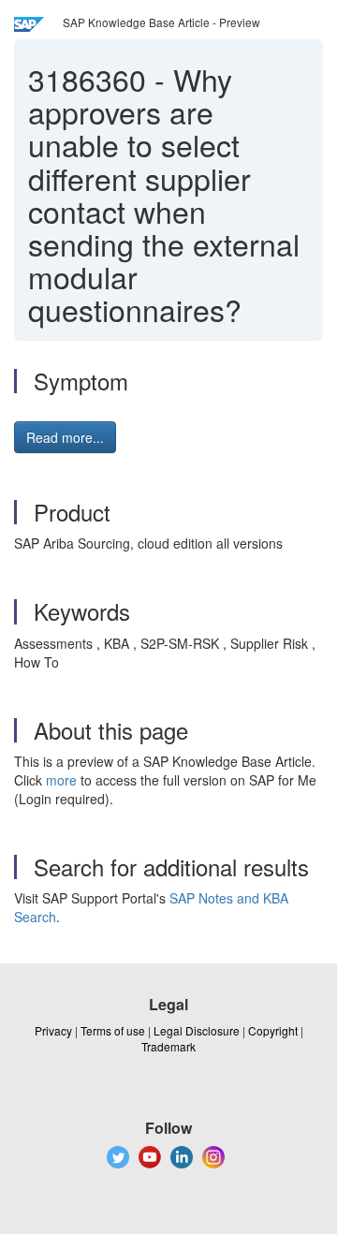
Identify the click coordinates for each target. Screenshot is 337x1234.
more (61, 780)
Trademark (168, 1046)
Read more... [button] (65, 437)
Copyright (273, 1030)
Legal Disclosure (197, 1030)
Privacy (53, 1030)
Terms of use (113, 1030)
